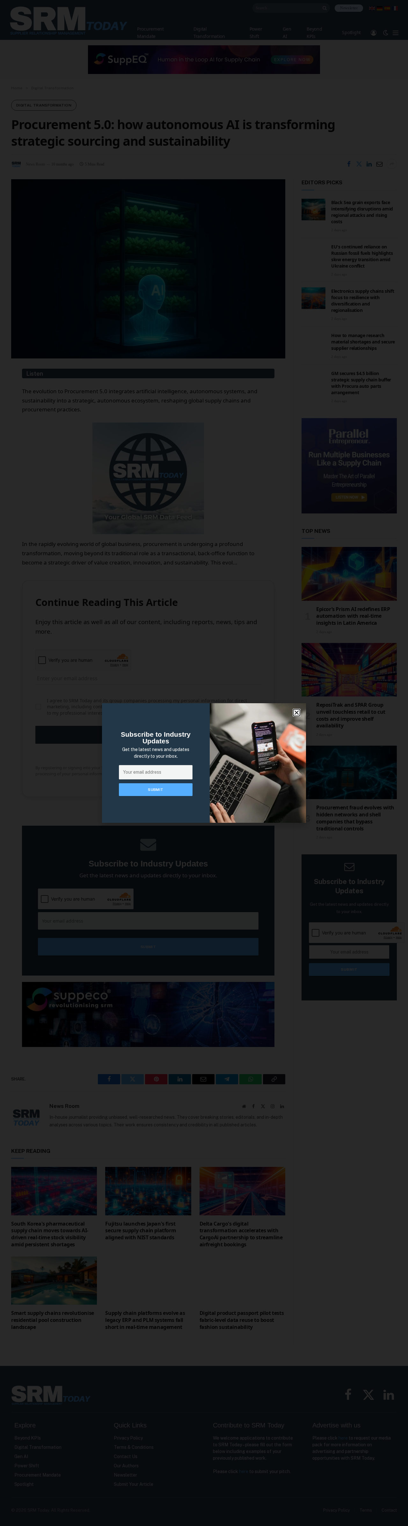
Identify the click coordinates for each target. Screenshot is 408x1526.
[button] (297, 713)
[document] (204, 763)
